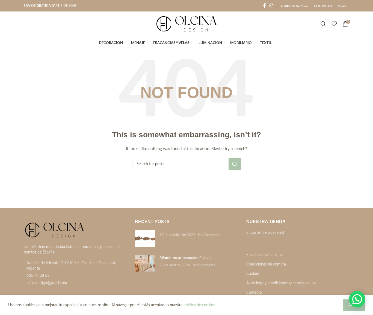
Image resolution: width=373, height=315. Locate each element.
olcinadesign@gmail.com (46, 283)
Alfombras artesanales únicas (185, 257)
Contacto (254, 292)
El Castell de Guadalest (265, 233)
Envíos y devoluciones (264, 255)
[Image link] (54, 230)
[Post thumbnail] (145, 238)
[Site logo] (186, 24)
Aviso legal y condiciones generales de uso (281, 283)
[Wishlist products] (334, 23)
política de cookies (199, 305)
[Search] (323, 23)
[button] (357, 299)
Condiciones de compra (266, 264)
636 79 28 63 (37, 276)
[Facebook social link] (264, 5)
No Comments (209, 235)
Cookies (252, 274)
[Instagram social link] (271, 5)
